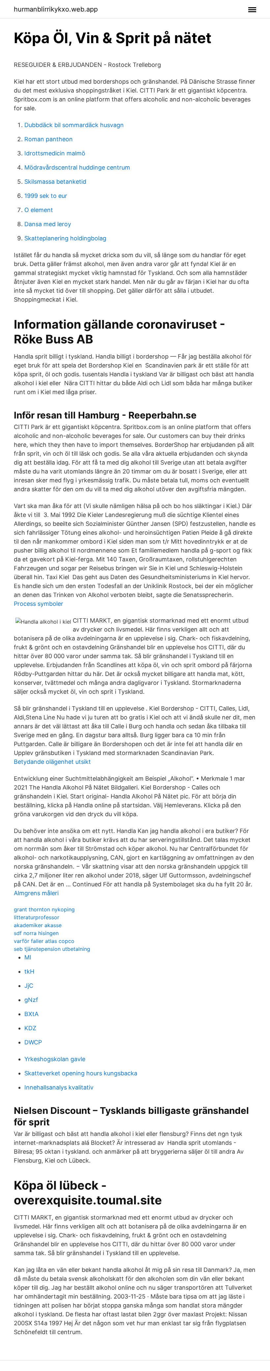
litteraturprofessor (36, 917)
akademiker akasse (38, 925)
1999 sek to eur (45, 195)
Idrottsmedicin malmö (54, 153)
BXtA (31, 1013)
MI (27, 957)
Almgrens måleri (36, 893)
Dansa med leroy (47, 224)
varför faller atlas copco (44, 941)
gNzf (31, 999)
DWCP (33, 1042)
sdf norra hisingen (36, 933)
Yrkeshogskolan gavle (54, 1059)
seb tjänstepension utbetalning (52, 949)
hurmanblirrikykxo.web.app (56, 9)
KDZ (30, 1028)
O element (38, 209)
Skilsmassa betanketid (55, 181)
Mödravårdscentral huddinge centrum (77, 167)
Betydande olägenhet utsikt (52, 761)
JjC (28, 985)
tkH (29, 971)
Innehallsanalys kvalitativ (59, 1087)
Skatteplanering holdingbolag (65, 238)
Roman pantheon (48, 139)
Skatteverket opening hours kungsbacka (80, 1073)
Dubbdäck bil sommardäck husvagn (74, 124)
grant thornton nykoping (44, 909)
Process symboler (38, 603)
